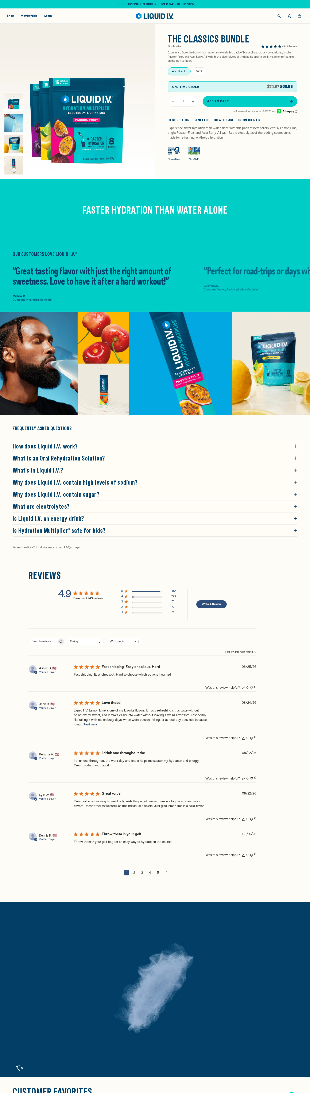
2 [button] (134, 872)
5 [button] (158, 872)
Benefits (201, 120)
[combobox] (238, 651)
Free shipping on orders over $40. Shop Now (155, 4)
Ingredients (249, 120)
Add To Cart (218, 101)
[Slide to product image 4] (13, 165)
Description (178, 120)
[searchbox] (43, 641)
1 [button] (126, 872)
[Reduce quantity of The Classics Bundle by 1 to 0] (173, 101)
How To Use (224, 120)
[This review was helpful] (243, 687)
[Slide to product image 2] (13, 122)
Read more (90, 724)
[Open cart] (299, 16)
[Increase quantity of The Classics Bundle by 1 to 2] (193, 101)
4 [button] (150, 872)
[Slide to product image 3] (13, 144)
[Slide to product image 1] (13, 101)
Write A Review (211, 604)
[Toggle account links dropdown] (289, 16)
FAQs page (71, 547)
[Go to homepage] (155, 16)
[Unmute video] (19, 1067)
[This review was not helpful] (251, 687)
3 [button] (142, 872)
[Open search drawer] (279, 16)
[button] (13, 170)
